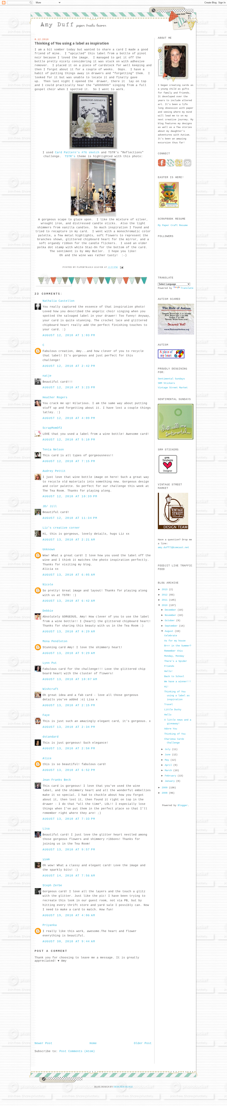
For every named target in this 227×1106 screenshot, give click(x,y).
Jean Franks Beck (57, 780)
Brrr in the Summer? (177, 645)
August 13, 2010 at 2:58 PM (69, 748)
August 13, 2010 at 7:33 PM (69, 819)
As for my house (175, 640)
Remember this (173, 650)
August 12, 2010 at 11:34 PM (70, 518)
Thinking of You (175, 733)
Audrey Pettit (54, 471)
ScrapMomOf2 (52, 428)
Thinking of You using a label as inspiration (72, 43)
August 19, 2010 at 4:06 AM (69, 915)
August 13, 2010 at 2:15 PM (69, 705)
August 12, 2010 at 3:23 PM (69, 387)
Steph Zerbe (52, 885)
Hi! (166, 686)
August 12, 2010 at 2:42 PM (69, 366)
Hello (167, 714)
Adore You (170, 728)
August (170, 631)
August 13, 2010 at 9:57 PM (69, 849)
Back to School (174, 676)
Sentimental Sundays (171, 378)
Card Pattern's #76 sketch (77, 152)
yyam (46, 859)
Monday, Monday (174, 656)
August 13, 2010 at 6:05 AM (69, 575)
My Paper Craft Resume (173, 225)
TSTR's (70, 156)
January (170, 781)
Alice (47, 758)
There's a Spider (175, 661)
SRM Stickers (166, 383)
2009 (165, 787)
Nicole (48, 584)
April (169, 765)
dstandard (51, 736)
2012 (165, 594)
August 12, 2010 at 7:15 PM (69, 461)
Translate (187, 288)
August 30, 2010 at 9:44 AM (69, 941)
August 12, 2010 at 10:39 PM (70, 496)
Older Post (143, 1043)
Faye (46, 715)
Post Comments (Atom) (77, 1051)
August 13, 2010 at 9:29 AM (69, 653)
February (171, 775)
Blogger (183, 805)
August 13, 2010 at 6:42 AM (69, 601)
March (169, 770)
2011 (165, 599)
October (170, 620)
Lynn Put (50, 663)
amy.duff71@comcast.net (173, 547)
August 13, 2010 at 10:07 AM (70, 679)
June (168, 754)
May (167, 760)
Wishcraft (51, 689)
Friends (169, 666)
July (168, 749)
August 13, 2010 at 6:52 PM (69, 770)
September (172, 625)
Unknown (49, 549)
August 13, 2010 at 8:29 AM (69, 631)
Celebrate (170, 635)
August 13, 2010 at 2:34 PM (69, 727)
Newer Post (43, 1043)
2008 (165, 792)
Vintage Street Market (173, 387)
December (171, 609)
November (171, 615)
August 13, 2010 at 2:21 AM (69, 539)
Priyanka (50, 925)
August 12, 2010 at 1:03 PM (69, 335)
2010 (165, 605)
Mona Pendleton (55, 641)
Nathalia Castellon (58, 301)
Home (93, 1043)
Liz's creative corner (61, 527)
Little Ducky (172, 709)
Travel (168, 704)
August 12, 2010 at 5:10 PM (69, 439)
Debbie (48, 611)
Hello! (168, 671)
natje (47, 375)
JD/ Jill (50, 506)
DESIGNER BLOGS (123, 1086)
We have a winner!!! (177, 681)
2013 (165, 589)
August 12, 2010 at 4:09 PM (69, 418)
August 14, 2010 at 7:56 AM (69, 875)
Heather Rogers (55, 397)
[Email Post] (121, 267)
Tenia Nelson (53, 449)
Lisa (46, 828)
